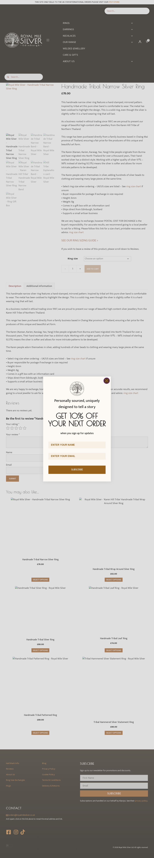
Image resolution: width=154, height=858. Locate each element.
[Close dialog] (107, 381)
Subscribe (77, 469)
